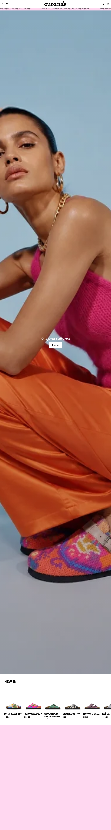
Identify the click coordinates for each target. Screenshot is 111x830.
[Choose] (20, 708)
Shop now (55, 345)
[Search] (7, 3)
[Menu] (2, 3)
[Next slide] (104, 703)
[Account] (103, 3)
